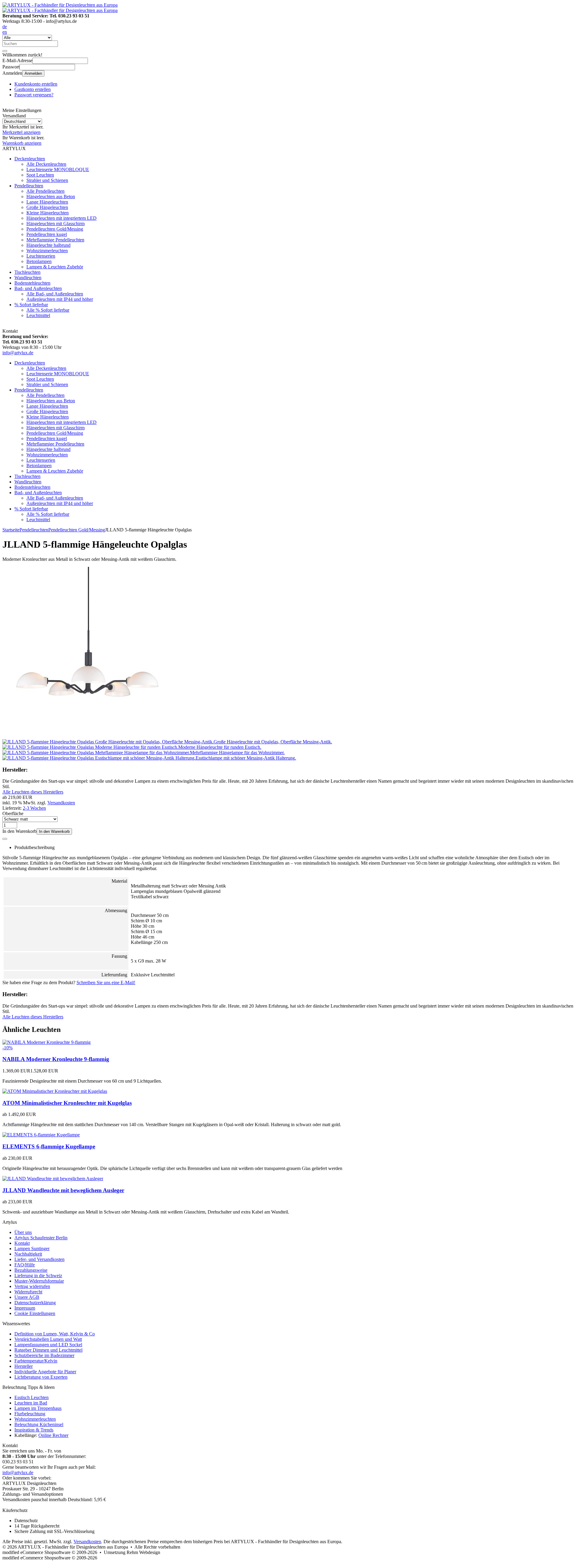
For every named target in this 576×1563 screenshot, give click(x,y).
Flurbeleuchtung (29, 1413)
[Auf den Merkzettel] (4, 839)
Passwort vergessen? (33, 94)
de (4, 26)
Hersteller (23, 1366)
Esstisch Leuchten (31, 1397)
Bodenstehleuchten (32, 283)
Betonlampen (39, 261)
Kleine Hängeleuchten (47, 212)
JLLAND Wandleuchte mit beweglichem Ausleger (63, 1190)
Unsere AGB (26, 1297)
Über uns (23, 1232)
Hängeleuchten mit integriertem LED (61, 218)
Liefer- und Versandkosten (39, 1259)
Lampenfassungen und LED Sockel (48, 1344)
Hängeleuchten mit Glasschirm (55, 223)
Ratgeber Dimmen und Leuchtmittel (48, 1350)
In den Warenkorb (54, 831)
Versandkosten (61, 802)
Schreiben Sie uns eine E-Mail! (105, 982)
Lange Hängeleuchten (47, 201)
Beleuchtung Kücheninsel (38, 1424)
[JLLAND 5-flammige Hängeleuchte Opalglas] (87, 736)
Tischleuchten (27, 272)
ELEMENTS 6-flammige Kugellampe (48, 1146)
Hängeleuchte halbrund (48, 245)
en (4, 32)
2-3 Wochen (34, 808)
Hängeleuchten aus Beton (50, 196)
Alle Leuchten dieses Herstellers (32, 791)
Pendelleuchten (28, 185)
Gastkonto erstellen (32, 89)
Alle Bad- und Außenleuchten (54, 293)
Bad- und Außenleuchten (38, 288)
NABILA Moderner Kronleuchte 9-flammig (55, 1059)
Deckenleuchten (29, 158)
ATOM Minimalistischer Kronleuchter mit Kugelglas (67, 1103)
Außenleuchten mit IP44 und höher (59, 299)
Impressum (24, 1308)
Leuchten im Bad (30, 1402)
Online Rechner (53, 1435)
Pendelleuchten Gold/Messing (54, 228)
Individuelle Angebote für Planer (45, 1371)
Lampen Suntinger (32, 1248)
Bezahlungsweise (30, 1270)
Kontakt (22, 1243)
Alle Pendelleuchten (45, 191)
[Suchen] (4, 51)
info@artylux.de (17, 352)
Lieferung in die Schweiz (38, 1275)
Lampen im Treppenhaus (38, 1408)
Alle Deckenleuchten (46, 164)
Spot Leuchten (40, 174)
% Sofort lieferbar (31, 304)
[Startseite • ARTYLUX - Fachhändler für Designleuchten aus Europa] (60, 5)
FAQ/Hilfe (24, 1264)
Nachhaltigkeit (28, 1253)
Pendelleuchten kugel (46, 234)
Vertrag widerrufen (32, 1286)
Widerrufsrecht (28, 1291)
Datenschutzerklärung (35, 1302)
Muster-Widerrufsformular (39, 1280)
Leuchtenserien (40, 255)
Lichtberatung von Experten (41, 1377)
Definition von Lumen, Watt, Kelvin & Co (54, 1333)
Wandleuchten (27, 277)
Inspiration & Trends (33, 1429)
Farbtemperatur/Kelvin (35, 1360)
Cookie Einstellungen (34, 1313)
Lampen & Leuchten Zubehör (54, 266)
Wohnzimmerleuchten (47, 250)
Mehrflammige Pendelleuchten (55, 239)
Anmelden (33, 73)
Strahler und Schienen (47, 180)
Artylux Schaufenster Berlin (41, 1237)
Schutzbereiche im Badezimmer (44, 1355)
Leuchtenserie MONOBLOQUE (57, 169)
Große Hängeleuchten (47, 207)
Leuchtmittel (38, 315)
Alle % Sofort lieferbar (47, 310)
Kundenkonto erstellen (35, 83)
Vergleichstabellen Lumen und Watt (48, 1339)
